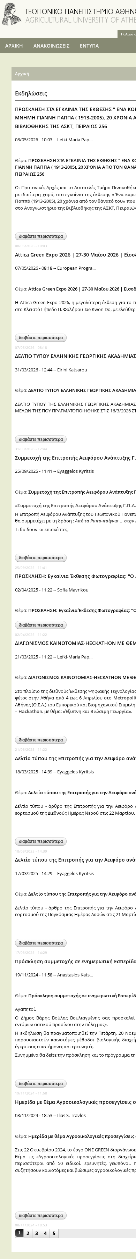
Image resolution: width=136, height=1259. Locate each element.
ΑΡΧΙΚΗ (14, 45)
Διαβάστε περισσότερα (43, 237)
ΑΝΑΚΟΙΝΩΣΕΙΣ (51, 45)
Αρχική (22, 74)
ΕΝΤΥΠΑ (89, 45)
